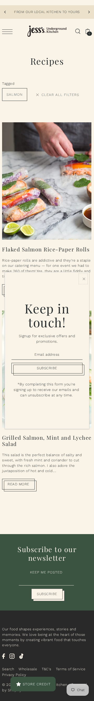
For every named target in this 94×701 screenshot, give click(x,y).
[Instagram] (12, 656)
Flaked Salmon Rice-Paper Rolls (46, 249)
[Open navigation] (8, 31)
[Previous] (5, 12)
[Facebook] (3, 656)
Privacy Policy (14, 675)
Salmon (15, 94)
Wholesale (28, 669)
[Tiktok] (21, 656)
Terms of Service (70, 669)
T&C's (46, 669)
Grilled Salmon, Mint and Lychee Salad (47, 440)
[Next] (89, 12)
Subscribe (47, 594)
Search (8, 669)
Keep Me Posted (46, 572)
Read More (18, 484)
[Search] (77, 31)
